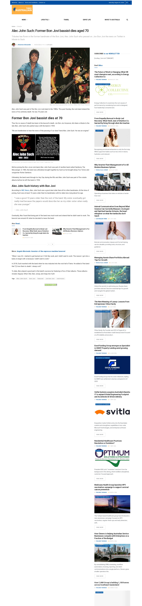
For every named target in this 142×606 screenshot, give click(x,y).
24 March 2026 (113, 587)
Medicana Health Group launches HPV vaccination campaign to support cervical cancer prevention (111, 487)
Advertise (14, 2)
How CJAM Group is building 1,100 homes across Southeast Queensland (111, 583)
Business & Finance (103, 84)
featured (40, 278)
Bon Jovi (32, 278)
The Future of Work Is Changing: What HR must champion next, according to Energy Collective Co (111, 74)
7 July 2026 (112, 218)
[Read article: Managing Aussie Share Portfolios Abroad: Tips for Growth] (112, 275)
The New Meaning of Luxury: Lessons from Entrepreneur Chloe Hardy (111, 303)
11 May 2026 (112, 399)
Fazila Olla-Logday (102, 170)
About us (21, 2)
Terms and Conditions (31, 2)
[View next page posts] (52, 244)
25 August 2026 (28, 237)
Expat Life (87, 20)
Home (13, 26)
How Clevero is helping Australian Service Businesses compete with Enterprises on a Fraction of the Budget (111, 536)
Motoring (99, 174)
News (24, 20)
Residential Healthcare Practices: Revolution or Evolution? (108, 442)
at (97, 267)
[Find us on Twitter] (129, 3)
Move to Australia (112, 20)
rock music (60, 278)
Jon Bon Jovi (50, 278)
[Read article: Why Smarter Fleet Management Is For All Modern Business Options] (57, 231)
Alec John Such (22, 278)
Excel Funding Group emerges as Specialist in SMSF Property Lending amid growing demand (112, 348)
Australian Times (101, 218)
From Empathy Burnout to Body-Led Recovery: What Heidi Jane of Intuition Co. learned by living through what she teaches (111, 120)
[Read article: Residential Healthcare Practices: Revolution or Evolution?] (112, 458)
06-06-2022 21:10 (39, 44)
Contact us (42, 2)
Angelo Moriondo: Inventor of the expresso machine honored (41, 251)
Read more (100, 111)
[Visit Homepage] (22, 10)
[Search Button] (127, 19)
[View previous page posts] (48, 244)
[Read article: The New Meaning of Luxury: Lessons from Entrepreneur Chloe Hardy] (112, 319)
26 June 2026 (113, 353)
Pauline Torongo (101, 79)
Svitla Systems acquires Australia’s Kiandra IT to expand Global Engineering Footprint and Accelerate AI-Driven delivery (112, 394)
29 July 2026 (68, 233)
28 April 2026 (113, 492)
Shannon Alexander (24, 44)
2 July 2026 (113, 262)
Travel (66, 20)
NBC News (25, 190)
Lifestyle (44, 20)
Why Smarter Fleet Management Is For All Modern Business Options (111, 166)
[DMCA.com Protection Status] (50, 284)
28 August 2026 (113, 79)
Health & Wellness (102, 497)
